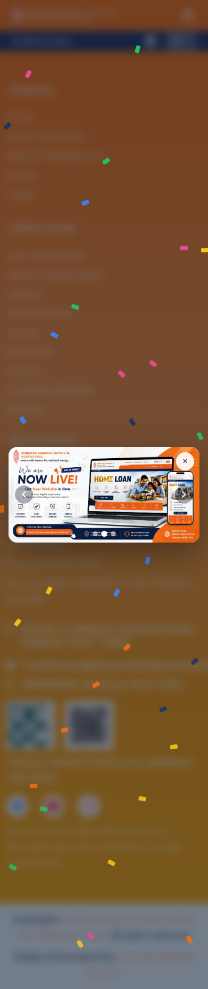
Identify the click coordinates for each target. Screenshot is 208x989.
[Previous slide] (24, 494)
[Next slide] (184, 494)
